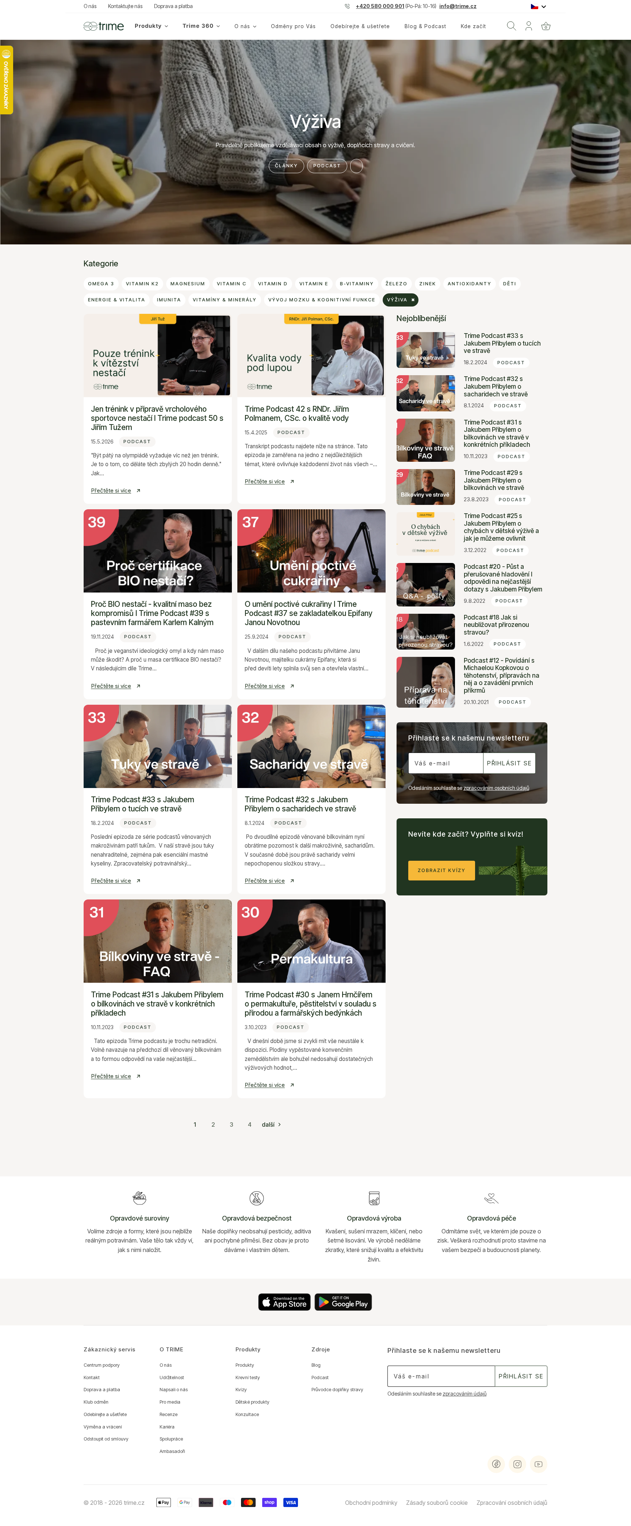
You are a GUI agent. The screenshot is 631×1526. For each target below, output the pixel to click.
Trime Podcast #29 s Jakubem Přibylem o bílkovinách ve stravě (494, 480)
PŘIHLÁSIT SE (509, 763)
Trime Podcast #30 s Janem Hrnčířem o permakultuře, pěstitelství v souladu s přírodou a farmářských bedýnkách (310, 1003)
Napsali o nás (174, 1389)
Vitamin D (273, 283)
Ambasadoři (172, 1451)
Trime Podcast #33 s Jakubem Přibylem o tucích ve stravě (142, 804)
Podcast (327, 165)
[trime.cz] (104, 26)
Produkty (245, 1365)
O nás (90, 6)
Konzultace (247, 1414)
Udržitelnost (172, 1377)
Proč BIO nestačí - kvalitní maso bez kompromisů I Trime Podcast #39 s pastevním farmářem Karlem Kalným (152, 613)
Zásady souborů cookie (437, 1502)
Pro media (170, 1402)
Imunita (169, 299)
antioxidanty (470, 283)
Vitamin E (313, 283)
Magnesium (188, 283)
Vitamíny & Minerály (225, 299)
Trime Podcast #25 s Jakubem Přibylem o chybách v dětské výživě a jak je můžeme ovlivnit (501, 527)
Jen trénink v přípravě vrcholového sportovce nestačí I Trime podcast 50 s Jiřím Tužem (157, 418)
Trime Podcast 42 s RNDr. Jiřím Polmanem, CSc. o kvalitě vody (297, 413)
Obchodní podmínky (371, 1502)
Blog (316, 1365)
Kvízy (241, 1389)
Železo (397, 283)
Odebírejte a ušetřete (105, 1414)
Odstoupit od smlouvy (106, 1439)
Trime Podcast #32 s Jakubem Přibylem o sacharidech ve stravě (300, 804)
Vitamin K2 (142, 283)
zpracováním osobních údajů (496, 788)
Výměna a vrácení (103, 1427)
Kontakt (92, 1377)
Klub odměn (96, 1402)
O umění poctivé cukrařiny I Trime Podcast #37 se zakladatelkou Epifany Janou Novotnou (308, 613)
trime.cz (134, 1502)
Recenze (168, 1414)
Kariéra (167, 1427)
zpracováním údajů (464, 1394)
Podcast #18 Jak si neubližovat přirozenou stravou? (496, 625)
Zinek (427, 283)
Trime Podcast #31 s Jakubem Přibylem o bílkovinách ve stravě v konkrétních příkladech (157, 1003)
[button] (546, 26)
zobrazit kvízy (442, 870)
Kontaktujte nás (125, 6)
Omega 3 (101, 283)
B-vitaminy (357, 283)
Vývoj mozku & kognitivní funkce (321, 299)
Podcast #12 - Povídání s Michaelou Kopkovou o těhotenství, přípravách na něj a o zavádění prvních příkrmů (501, 675)
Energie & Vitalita (116, 299)
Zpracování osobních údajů (512, 1502)
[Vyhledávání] (511, 26)
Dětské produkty (252, 1402)
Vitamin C (231, 283)
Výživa (397, 299)
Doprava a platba (173, 6)
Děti (509, 283)
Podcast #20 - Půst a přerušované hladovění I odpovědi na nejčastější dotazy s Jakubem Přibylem (503, 578)
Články (286, 165)
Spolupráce (171, 1439)
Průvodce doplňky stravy (337, 1389)
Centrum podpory (102, 1365)
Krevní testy (248, 1377)
